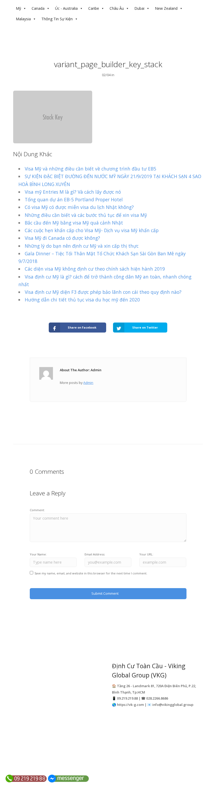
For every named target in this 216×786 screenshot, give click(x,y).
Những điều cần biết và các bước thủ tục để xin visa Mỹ (86, 215)
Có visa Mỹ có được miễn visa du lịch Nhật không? (79, 207)
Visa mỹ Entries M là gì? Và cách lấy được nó (73, 192)
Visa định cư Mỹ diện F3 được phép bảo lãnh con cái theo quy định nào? (103, 292)
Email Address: (95, 554)
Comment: (37, 510)
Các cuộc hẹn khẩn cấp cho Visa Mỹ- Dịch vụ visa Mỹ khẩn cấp (92, 230)
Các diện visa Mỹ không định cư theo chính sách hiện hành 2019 (95, 269)
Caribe (93, 8)
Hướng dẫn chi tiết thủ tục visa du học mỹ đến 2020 (82, 299)
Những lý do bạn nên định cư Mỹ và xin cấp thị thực (82, 246)
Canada (38, 8)
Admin (88, 382)
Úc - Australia (66, 8)
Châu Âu (117, 8)
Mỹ (18, 8)
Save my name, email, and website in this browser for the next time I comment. (91, 573)
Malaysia (23, 18)
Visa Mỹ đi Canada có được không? (62, 238)
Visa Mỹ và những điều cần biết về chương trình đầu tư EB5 (90, 168)
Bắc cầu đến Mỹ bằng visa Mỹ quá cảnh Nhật (74, 222)
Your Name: (38, 554)
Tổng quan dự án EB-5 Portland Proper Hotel (74, 199)
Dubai (139, 8)
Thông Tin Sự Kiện (57, 18)
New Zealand (166, 8)
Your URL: (146, 554)
